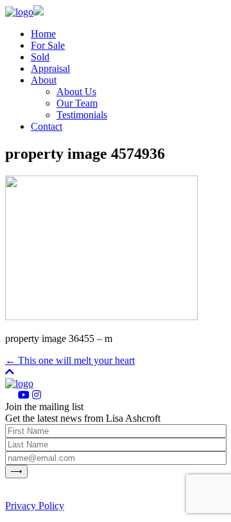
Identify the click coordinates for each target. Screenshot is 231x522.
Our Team (77, 103)
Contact (46, 126)
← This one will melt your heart (70, 360)
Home (43, 33)
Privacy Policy (34, 505)
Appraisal (50, 68)
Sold (40, 56)
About (43, 80)
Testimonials (81, 114)
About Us (76, 91)
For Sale (48, 45)
